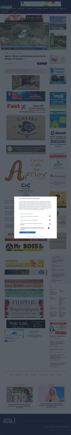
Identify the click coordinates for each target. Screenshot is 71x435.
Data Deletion (29, 236)
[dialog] (35, 217)
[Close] (55, 199)
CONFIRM (27, 232)
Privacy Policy (41, 236)
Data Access (35, 236)
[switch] (49, 216)
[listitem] (35, 213)
